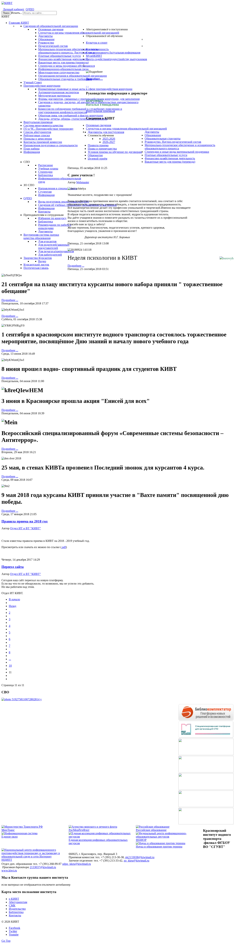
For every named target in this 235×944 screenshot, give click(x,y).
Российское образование (151, 830)
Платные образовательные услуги (166, 155)
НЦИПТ (6, 859)
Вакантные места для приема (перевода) (170, 161)
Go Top (5, 940)
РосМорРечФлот (79, 830)
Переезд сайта (12, 567)
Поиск (6, 13)
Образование (153, 135)
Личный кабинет (13, 9)
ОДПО (30, 9)
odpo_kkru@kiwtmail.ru (76, 863)
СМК (12, 905)
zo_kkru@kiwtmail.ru (136, 860)
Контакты (15, 915)
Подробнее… (94, 78)
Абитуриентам (18, 902)
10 (10, 665)
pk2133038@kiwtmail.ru (139, 857)
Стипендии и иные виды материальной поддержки (177, 151)
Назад (12, 606)
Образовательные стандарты (162, 138)
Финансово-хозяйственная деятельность (170, 158)
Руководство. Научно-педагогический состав (173, 141)
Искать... (16, 12)
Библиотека (16, 912)
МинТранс (8, 830)
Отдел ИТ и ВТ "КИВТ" (25, 528)
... (10, 659)
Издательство (17, 908)
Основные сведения (98, 125)
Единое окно (9, 836)
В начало (14, 599)
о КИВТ (14, 898)
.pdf (63, 547)
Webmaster (82, 182)
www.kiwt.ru (9, 870)
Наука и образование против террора (159, 846)
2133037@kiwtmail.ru (43, 867)
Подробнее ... (76, 265)
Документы (152, 131)
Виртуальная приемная (100, 111)
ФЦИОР (141, 839)
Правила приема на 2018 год (24, 521)
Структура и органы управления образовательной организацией (126, 128)
